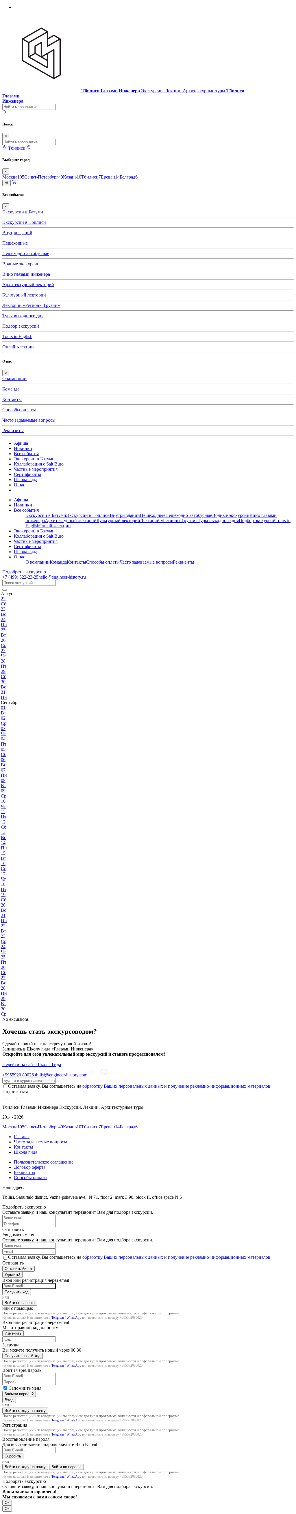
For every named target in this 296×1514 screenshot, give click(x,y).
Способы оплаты (19, 409)
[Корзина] (14, 182)
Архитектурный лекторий (28, 284)
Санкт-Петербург (43, 177)
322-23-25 (20, 577)
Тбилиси (91, 177)
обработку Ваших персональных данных (122, 1086)
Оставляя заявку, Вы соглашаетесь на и (139, 1086)
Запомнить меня (25, 1388)
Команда (10, 389)
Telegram (57, 1318)
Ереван (110, 177)
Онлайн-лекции (18, 346)
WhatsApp (73, 1318)
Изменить (13, 1333)
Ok (7, 1502)
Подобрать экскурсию (24, 571)
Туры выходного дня (22, 315)
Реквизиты (13, 430)
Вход (9, 1400)
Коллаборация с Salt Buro (39, 463)
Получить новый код (22, 1356)
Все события (26, 453)
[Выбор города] (29, 148)
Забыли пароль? (19, 1394)
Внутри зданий (17, 232)
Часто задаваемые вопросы (29, 420)
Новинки (23, 448)
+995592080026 (131, 1318)
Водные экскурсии (21, 263)
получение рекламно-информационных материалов (219, 1086)
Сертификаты (27, 474)
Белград (129, 177)
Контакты (12, 399)
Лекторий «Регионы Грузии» (31, 305)
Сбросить (13, 1456)
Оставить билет (18, 1269)
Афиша (21, 443)
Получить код (17, 1292)
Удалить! (12, 1275)
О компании (14, 378)
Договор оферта (29, 1167)
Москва (13, 177)
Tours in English (17, 336)
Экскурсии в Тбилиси (24, 222)
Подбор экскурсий (20, 326)
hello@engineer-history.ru (62, 577)
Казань (72, 177)
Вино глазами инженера (26, 274)
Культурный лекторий (24, 294)
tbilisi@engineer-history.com (61, 1074)
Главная (21, 1136)
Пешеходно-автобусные (25, 253)
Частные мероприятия (36, 469)
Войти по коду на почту (25, 1410)
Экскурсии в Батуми (22, 211)
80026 (18, 1074)
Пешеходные (15, 243)
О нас (19, 484)
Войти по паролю (20, 1303)
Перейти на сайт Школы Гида (31, 1064)
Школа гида (25, 479)
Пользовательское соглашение (43, 1162)
